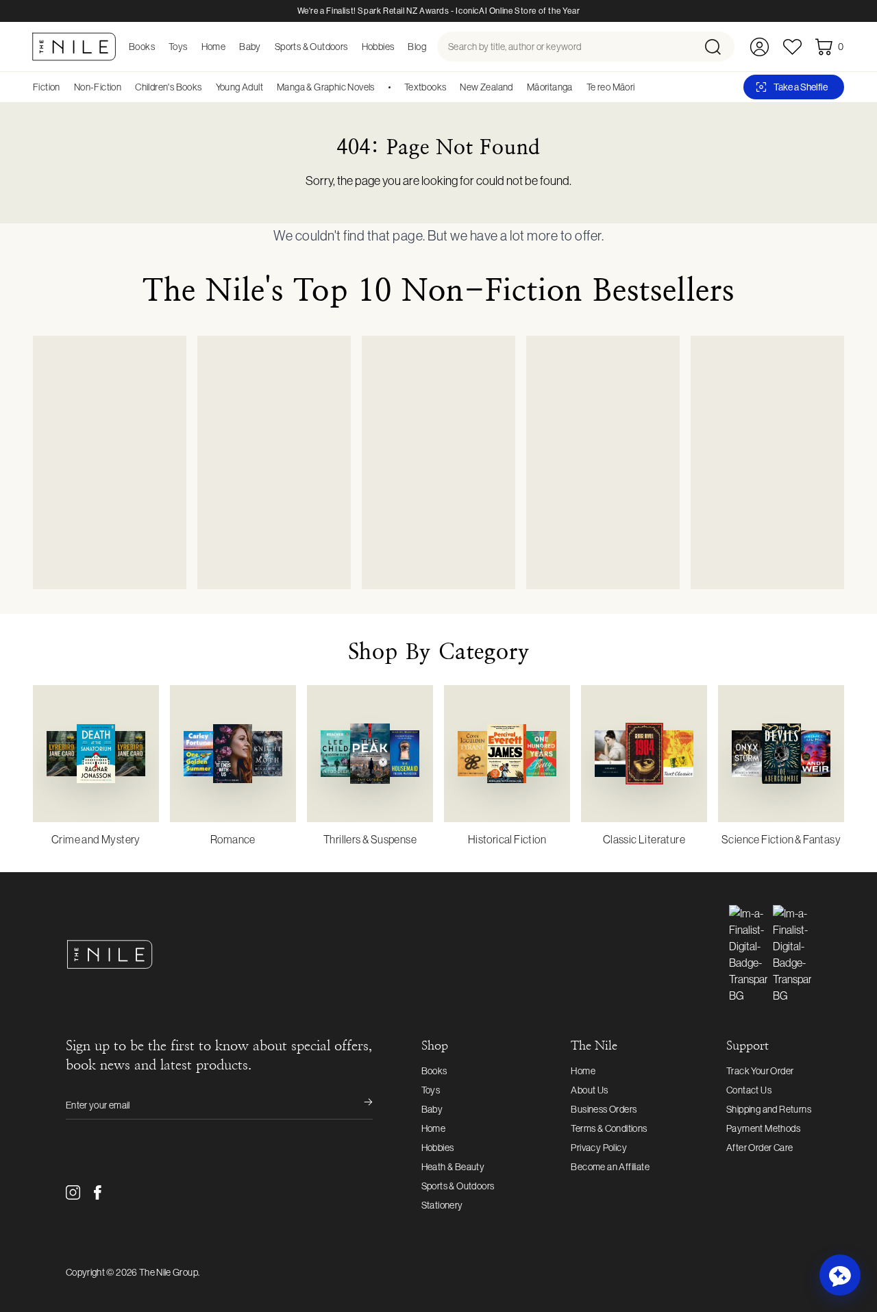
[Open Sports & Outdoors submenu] (352, 46)
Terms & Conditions (609, 1128)
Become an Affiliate (610, 1166)
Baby (432, 1109)
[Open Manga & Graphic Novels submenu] (379, 87)
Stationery (442, 1205)
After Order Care (759, 1147)
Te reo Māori (610, 87)
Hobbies (437, 1147)
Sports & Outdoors (458, 1185)
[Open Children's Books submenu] (206, 87)
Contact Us (748, 1090)
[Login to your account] (759, 47)
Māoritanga (550, 87)
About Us (589, 1090)
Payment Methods (763, 1128)
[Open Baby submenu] (265, 46)
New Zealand (486, 87)
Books (434, 1070)
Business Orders (604, 1109)
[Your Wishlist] (792, 47)
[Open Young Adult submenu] (267, 87)
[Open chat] (840, 1275)
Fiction (46, 87)
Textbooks (425, 87)
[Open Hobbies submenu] (398, 46)
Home (433, 1128)
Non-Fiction (97, 87)
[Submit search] (718, 47)
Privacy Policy (599, 1147)
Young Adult (239, 87)
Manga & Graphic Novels (326, 87)
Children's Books (168, 87)
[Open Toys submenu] (191, 46)
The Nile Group (168, 1272)
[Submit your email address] (359, 1105)
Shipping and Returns (768, 1109)
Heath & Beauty (453, 1166)
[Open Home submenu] (229, 46)
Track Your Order (759, 1070)
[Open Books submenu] (158, 46)
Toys (431, 1090)
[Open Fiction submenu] (65, 87)
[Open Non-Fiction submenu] (126, 87)
